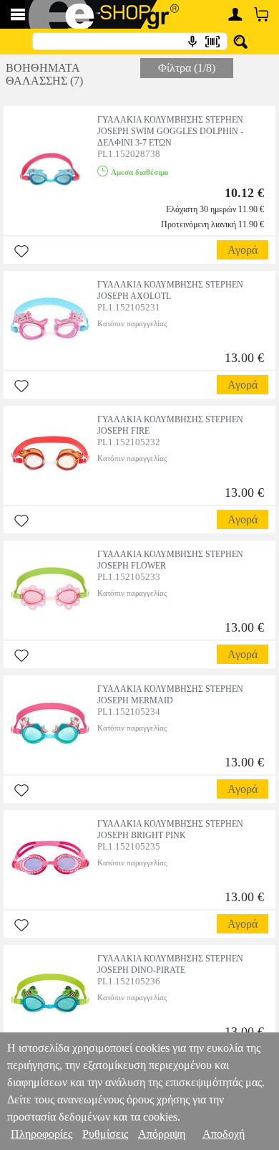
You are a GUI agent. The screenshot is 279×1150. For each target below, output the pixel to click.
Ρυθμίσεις (105, 1134)
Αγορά (242, 250)
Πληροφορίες (41, 1134)
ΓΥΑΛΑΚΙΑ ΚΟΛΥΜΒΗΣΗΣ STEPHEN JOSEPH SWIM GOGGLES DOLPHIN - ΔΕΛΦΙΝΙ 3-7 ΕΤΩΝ (170, 131)
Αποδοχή (223, 1134)
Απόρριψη (161, 1134)
